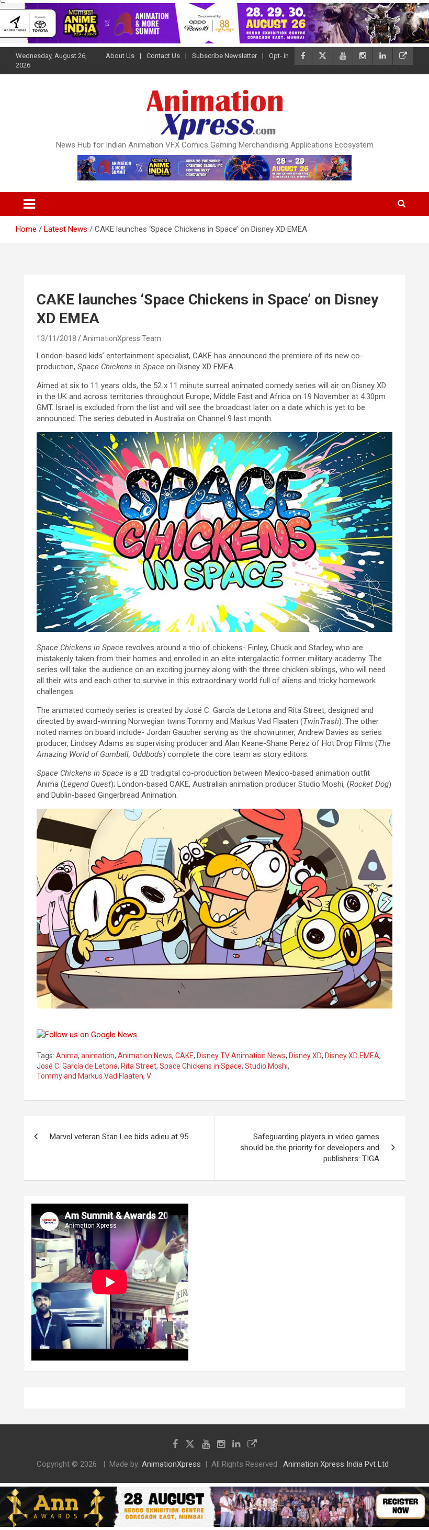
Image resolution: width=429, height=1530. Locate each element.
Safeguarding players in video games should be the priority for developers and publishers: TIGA (309, 1147)
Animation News (145, 1055)
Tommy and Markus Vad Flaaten (90, 1076)
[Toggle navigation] (29, 204)
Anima (67, 1055)
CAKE (184, 1055)
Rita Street (138, 1066)
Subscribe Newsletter (224, 56)
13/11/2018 (56, 338)
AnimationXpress (171, 1464)
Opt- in (279, 56)
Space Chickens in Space (201, 1066)
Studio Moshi (266, 1066)
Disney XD (305, 1055)
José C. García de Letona (77, 1066)
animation (98, 1055)
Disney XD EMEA (352, 1055)
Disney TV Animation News (241, 1055)
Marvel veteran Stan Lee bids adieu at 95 (119, 1136)
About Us (120, 56)
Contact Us (163, 56)
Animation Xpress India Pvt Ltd (336, 1464)
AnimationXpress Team (122, 338)
